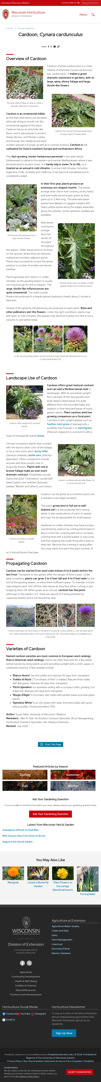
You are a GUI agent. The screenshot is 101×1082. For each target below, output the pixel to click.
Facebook (11, 1013)
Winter (73, 786)
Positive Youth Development (26, 994)
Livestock (57, 944)
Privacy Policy (14, 1061)
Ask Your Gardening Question (50, 814)
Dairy (54, 935)
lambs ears (34, 455)
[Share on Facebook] (48, 47)
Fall (25, 786)
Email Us (10, 1019)
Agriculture (26, 972)
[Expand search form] (93, 15)
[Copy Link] (58, 47)
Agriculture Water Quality (65, 926)
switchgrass (85, 428)
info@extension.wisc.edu (60, 1054)
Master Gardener (61, 953)
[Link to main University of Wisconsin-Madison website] (26, 933)
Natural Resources (26, 990)
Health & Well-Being (26, 981)
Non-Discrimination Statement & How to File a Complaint (53, 1061)
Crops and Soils (60, 930)
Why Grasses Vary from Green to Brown (23, 835)
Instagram (40, 1013)
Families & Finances (25, 985)
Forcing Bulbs (87, 894)
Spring (25, 774)
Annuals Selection (26, 28)
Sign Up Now (64, 1033)
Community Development (26, 976)
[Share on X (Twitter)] (51, 47)
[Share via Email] (54, 47)
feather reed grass (58, 424)
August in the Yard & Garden (17, 841)
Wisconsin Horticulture (28, 12)
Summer (73, 774)
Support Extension (90, 2)
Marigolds (13, 882)
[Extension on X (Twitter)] (29, 964)
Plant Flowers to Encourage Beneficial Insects (63, 886)
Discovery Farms (61, 948)
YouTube (25, 1013)
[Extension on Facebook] (22, 964)
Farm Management (62, 939)
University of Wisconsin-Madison (15, 3)
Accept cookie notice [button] (79, 1072)
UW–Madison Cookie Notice (27, 1076)
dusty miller (41, 451)
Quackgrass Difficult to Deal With (20, 830)
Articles (9, 28)
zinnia (40, 435)
